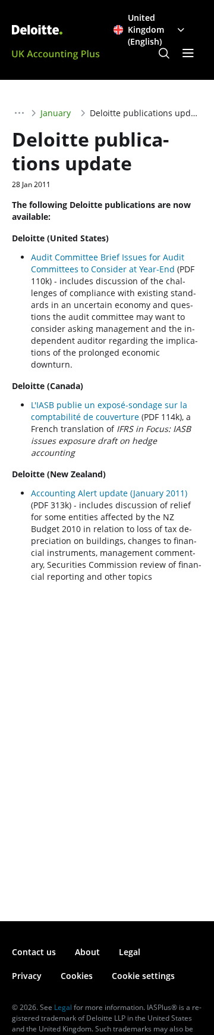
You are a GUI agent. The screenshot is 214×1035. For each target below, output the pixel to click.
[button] (164, 53)
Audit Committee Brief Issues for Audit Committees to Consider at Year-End (107, 263)
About (87, 952)
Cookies (77, 975)
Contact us (34, 952)
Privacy (27, 975)
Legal (129, 952)
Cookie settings (143, 975)
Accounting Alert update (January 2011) (109, 493)
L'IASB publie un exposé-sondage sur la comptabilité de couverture (109, 410)
